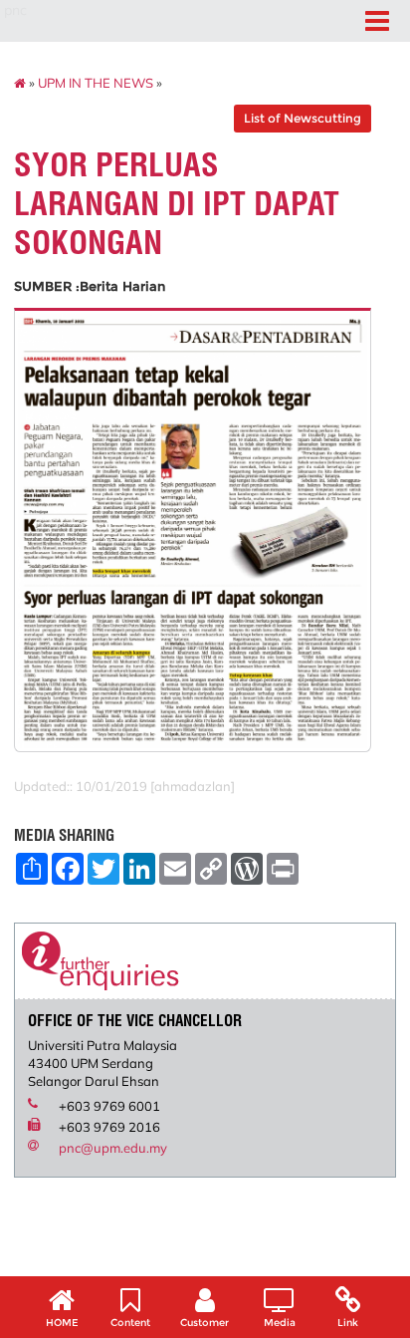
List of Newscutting (302, 118)
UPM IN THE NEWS (95, 83)
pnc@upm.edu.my (113, 1148)
